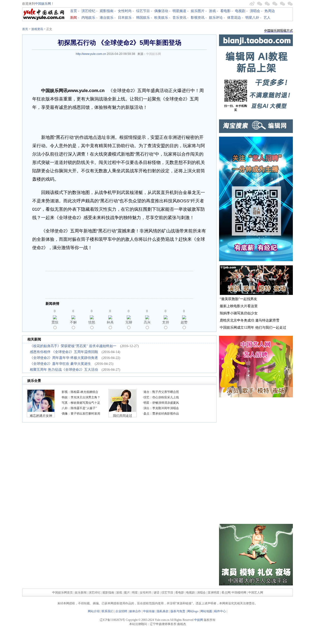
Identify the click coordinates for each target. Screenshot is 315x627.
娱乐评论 (216, 17)
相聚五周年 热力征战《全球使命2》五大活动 (64, 369)
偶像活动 (161, 11)
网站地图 (206, 611)
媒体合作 (135, 611)
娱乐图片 (198, 11)
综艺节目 (143, 11)
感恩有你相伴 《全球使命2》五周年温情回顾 (64, 352)
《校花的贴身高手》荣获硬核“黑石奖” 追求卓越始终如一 (73, 346)
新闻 (73, 17)
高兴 (147, 322)
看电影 (225, 11)
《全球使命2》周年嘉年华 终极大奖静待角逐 (64, 358)
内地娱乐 (88, 17)
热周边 (270, 11)
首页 (73, 11)
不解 (73, 322)
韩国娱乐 (143, 17)
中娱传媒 (149, 611)
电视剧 (240, 11)
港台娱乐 (106, 17)
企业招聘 (121, 611)
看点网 (225, 592)
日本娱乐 (125, 17)
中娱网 (198, 620)
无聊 (128, 322)
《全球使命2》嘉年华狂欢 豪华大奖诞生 (60, 364)
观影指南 (106, 11)
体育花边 (234, 17)
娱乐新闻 (81, 592)
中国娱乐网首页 (62, 592)
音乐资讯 (179, 17)
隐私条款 (163, 611)
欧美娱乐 (161, 17)
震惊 (54, 322)
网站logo (192, 611)
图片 (127, 592)
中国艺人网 (255, 592)
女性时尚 (125, 11)
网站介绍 (94, 611)
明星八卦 (252, 17)
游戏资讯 (37, 29)
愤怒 (91, 322)
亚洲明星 (214, 592)
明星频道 (179, 11)
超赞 (184, 322)
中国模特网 (239, 592)
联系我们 (107, 611)
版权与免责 (178, 611)
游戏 (212, 11)
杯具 (110, 322)
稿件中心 (220, 611)
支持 (165, 322)
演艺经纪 (88, 11)
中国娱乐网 (43, 3)
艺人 (267, 17)
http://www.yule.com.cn (91, 54)
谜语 (156, 592)
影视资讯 (198, 17)
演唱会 (255, 11)
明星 (135, 592)
